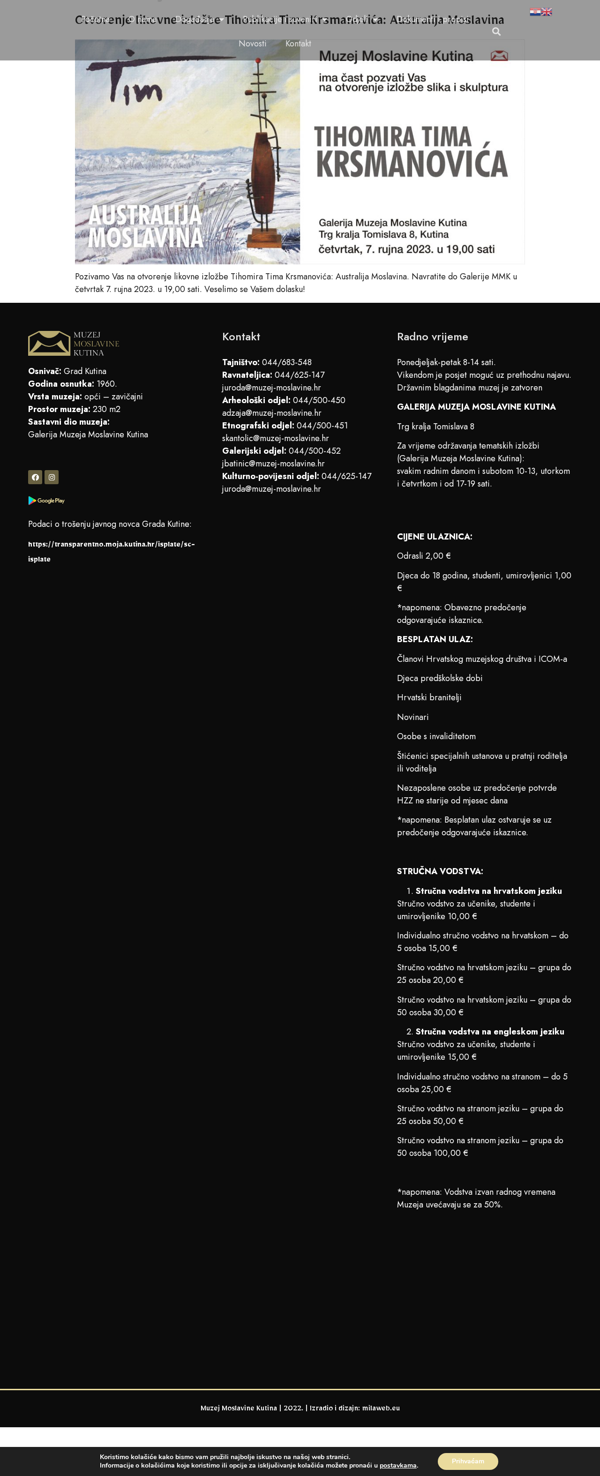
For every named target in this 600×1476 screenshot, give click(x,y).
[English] (546, 13)
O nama (142, 19)
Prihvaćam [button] (468, 1461)
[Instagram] (52, 477)
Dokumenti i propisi (433, 19)
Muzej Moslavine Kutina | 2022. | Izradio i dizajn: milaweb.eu (300, 1410)
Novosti (253, 43)
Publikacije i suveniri (280, 19)
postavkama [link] (398, 1465)
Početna (95, 19)
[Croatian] (535, 13)
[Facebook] (35, 477)
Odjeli (357, 19)
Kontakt (298, 43)
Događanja (194, 19)
